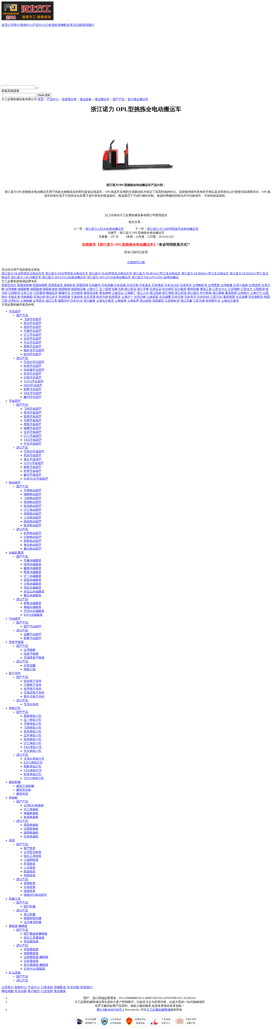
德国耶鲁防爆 (32, 918)
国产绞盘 (30, 848)
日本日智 (132, 285)
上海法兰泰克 (105, 300)
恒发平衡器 (31, 653)
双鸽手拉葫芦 (32, 327)
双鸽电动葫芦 (32, 502)
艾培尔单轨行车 (34, 758)
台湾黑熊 (214, 285)
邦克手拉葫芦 (32, 373)
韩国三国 (30, 669)
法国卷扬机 (31, 828)
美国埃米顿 (24, 285)
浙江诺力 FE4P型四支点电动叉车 (22, 273)
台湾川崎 (140, 296)
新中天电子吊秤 (34, 696)
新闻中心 (26, 24)
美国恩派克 (55, 285)
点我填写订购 (136, 262)
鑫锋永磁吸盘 (32, 568)
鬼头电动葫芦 (32, 544)
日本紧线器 (31, 961)
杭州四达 (115, 296)
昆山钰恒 (146, 300)
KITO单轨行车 (33, 762)
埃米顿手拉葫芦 (34, 369)
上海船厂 (130, 292)
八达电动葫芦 (32, 517)
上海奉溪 (120, 300)
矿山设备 (15, 972)
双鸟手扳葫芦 (32, 412)
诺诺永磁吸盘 (32, 579)
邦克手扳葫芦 (32, 455)
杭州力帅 (102, 296)
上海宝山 (118, 292)
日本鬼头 (145, 285)
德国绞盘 (30, 891)
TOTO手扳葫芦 (34, 463)
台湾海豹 (11, 289)
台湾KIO (13, 300)
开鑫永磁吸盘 (32, 560)
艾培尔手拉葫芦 (34, 362)
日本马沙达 (171, 285)
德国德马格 (78, 289)
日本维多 (158, 285)
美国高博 (82, 285)
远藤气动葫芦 (32, 634)
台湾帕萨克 (199, 285)
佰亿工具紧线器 (34, 937)
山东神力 (243, 292)
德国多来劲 (50, 289)
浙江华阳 (168, 292)
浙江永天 (52, 296)
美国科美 (69, 285)
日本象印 (95, 285)
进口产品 (22, 358)
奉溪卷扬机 (31, 817)
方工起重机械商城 (158, 1009)
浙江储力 (193, 292)
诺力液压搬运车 (138, 99)
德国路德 (36, 289)
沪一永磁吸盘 (32, 575)
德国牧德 (64, 289)
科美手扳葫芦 (32, 470)
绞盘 (12, 840)
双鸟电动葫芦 (32, 505)
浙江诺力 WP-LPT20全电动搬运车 (109, 277)
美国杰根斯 (40, 285)
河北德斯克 (255, 296)
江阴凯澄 (259, 289)
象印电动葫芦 (32, 548)
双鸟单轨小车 (32, 731)
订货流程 (47, 991)
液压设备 (86, 99)
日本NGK (76, 300)
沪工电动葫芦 (32, 509)
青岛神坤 (105, 292)
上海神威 (26, 300)
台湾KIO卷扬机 (34, 805)
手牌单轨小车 (32, 723)
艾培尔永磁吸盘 (34, 610)
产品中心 (39, 24)
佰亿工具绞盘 (32, 856)
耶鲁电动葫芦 (32, 540)
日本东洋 (186, 285)
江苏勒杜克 (172, 300)
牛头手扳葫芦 (32, 443)
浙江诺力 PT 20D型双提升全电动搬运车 (173, 228)
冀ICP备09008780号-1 (110, 1009)
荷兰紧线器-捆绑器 (36, 964)
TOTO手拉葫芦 (34, 381)
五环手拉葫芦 (32, 338)
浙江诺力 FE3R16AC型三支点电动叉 (157, 273)
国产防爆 (30, 906)
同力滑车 (168, 289)
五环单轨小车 (32, 735)
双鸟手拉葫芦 (32, 323)
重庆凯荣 (231, 292)
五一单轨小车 (32, 719)
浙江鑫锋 (89, 300)
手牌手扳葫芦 (32, 420)
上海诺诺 (152, 296)
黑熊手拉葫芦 (32, 346)
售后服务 (60, 991)
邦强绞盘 (30, 863)
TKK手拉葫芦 (33, 393)
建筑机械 (15, 782)
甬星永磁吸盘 (32, 572)
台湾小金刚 (240, 285)
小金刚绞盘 (31, 859)
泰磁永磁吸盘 (32, 607)
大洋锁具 (77, 292)
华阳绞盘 (30, 875)
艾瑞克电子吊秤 (34, 692)
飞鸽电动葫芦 (32, 498)
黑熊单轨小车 (32, 715)
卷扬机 (13, 797)
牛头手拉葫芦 (32, 342)
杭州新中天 (213, 300)
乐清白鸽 (39, 296)
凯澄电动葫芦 (32, 525)
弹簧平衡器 (16, 642)
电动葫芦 (15, 482)
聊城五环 (52, 292)
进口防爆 (30, 914)
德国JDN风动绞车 (35, 894)
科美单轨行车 (32, 774)
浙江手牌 (143, 289)
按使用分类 (69, 99)
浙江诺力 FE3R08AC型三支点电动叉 (205, 273)
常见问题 (76, 24)
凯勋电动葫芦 (32, 521)
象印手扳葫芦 (32, 474)
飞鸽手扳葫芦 (32, 408)
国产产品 (119, 99)
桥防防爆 (193, 289)
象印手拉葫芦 (32, 397)
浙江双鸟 (130, 289)
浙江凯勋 (155, 292)
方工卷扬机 (31, 809)
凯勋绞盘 (30, 871)
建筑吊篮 (22, 793)
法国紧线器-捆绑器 (36, 957)
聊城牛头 (64, 292)
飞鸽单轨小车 (32, 727)
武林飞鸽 (118, 289)
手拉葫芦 (15, 311)
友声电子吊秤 (32, 688)
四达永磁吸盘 (32, 587)
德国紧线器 (31, 953)
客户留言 (34, 991)
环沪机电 (206, 292)
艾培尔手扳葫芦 (34, 451)
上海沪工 (92, 289)
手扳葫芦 (15, 400)
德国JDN (63, 300)
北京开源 (89, 296)
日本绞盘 (30, 887)
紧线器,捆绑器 (18, 926)
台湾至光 (39, 300)
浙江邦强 (181, 292)
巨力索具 (181, 289)
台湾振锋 (226, 285)
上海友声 (133, 300)
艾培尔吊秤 (31, 704)
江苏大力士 (219, 289)
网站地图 (7, 991)
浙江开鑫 (186, 300)
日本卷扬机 (31, 836)
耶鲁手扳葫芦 (32, 467)
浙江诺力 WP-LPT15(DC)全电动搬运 (155, 277)
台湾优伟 (255, 285)
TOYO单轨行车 (34, 778)
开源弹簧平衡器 (34, 657)
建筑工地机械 (25, 785)
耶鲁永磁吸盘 (32, 603)
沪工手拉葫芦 (32, 334)
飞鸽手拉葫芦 (32, 319)
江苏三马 (27, 292)
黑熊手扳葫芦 (32, 424)
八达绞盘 (30, 867)
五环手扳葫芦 (32, 432)
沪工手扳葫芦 (32, 435)
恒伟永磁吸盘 (32, 564)
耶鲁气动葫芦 (32, 638)
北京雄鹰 (165, 296)
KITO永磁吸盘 (33, 614)
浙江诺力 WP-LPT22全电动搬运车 (64, 277)
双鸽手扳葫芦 (32, 416)
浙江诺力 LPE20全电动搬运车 (104, 228)
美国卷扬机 (31, 824)
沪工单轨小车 (32, 743)
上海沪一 (127, 296)
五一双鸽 (105, 289)
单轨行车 (15, 708)
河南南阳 (27, 296)
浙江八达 (143, 292)
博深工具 (206, 289)
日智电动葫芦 (32, 537)
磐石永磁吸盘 (32, 595)
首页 (4, 24)
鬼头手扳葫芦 (32, 459)
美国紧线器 (31, 949)
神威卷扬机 (31, 813)
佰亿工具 (51, 300)
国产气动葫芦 (32, 626)
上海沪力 (256, 292)
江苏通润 (39, 292)
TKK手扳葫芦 (33, 439)
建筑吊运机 (23, 789)
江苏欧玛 (14, 292)
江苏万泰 (199, 300)
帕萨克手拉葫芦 (34, 350)
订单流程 (51, 24)
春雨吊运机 (91, 292)
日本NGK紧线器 (34, 968)
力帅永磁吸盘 (32, 583)
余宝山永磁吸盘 (34, 591)
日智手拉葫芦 (32, 377)
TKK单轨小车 (33, 747)
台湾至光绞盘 (32, 852)
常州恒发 (64, 296)
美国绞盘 (30, 883)
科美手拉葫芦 (32, 365)
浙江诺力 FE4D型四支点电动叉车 (110, 273)
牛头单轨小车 (32, 750)
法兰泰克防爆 (32, 922)
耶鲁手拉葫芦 (32, 389)
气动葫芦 (15, 618)
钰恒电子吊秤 (32, 680)
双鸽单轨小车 (32, 739)
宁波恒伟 (77, 296)
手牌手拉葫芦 (32, 330)
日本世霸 (120, 285)
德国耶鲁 (24, 289)
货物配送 (63, 24)
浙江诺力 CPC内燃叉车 (26, 277)
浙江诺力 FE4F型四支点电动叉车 (66, 273)
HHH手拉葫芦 (33, 385)
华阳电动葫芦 (32, 513)
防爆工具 (15, 898)
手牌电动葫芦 (32, 490)
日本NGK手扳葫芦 (36, 478)
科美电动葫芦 (32, 533)
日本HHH (203, 296)
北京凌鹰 (242, 296)
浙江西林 (218, 292)
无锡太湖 (14, 296)
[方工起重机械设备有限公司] (27, 19)
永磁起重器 (16, 552)
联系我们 (88, 24)
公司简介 (14, 24)
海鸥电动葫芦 (32, 494)
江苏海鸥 (234, 289)
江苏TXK (216, 296)
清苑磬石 (158, 300)
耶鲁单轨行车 (32, 766)
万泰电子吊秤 (32, 684)
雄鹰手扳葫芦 (32, 428)
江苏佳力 (246, 289)
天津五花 (155, 289)
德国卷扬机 (31, 832)
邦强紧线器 (31, 941)
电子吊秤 (15, 673)
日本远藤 (107, 285)
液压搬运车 (102, 99)
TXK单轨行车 (33, 770)
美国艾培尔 (8, 285)
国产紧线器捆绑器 (35, 933)
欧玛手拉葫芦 (32, 354)
